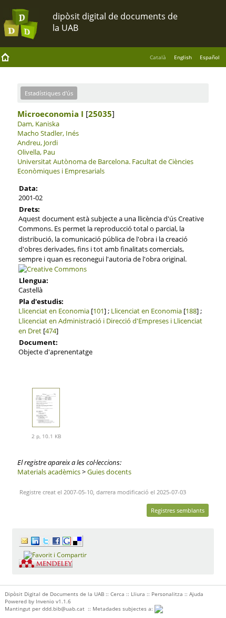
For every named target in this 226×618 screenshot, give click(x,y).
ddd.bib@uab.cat (63, 608)
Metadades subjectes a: (124, 608)
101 (98, 311)
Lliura (138, 594)
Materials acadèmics (48, 471)
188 (191, 311)
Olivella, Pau (36, 152)
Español (210, 57)
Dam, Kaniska (38, 123)
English (183, 57)
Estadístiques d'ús (49, 93)
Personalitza (167, 594)
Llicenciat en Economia (53, 311)
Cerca (117, 594)
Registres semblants (177, 510)
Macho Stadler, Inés (48, 133)
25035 (100, 114)
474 (50, 330)
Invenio (45, 601)
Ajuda (196, 594)
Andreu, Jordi (37, 142)
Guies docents (109, 471)
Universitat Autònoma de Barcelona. (73, 161)
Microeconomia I (50, 114)
